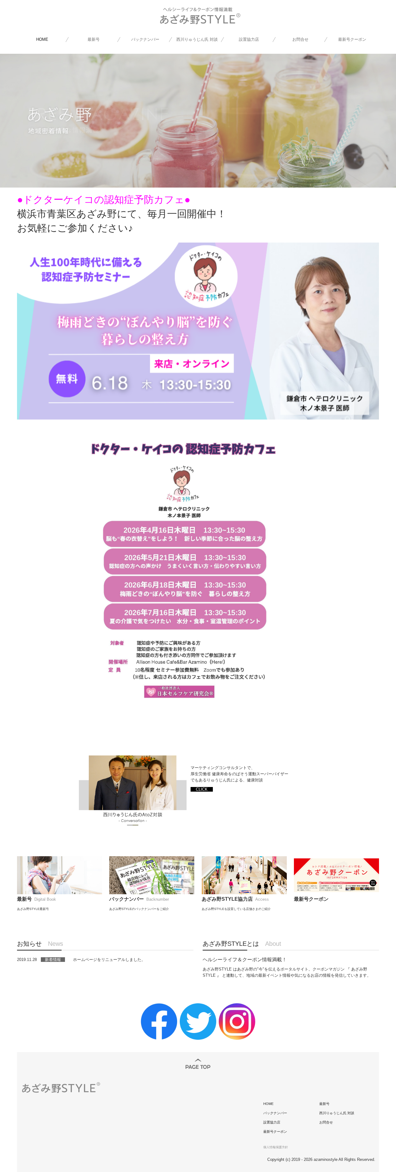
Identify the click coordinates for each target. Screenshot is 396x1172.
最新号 (94, 39)
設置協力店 (249, 39)
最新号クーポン (352, 39)
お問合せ (300, 39)
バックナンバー (145, 39)
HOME (42, 39)
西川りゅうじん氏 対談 (197, 39)
